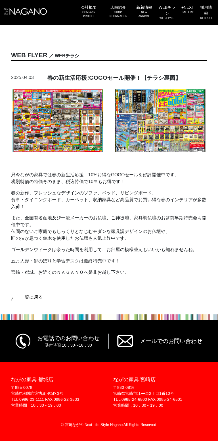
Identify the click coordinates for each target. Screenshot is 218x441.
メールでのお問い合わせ (171, 341)
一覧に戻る (31, 297)
